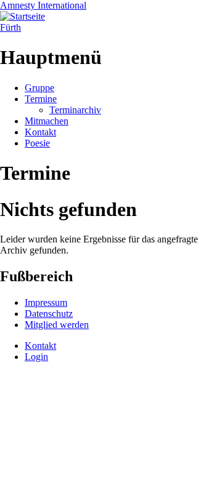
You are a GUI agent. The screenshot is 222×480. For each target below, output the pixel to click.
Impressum (46, 302)
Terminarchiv (75, 110)
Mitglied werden (57, 324)
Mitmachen (46, 121)
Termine (41, 99)
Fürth (10, 27)
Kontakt (40, 132)
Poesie (37, 143)
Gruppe (39, 87)
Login (36, 356)
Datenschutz (49, 313)
